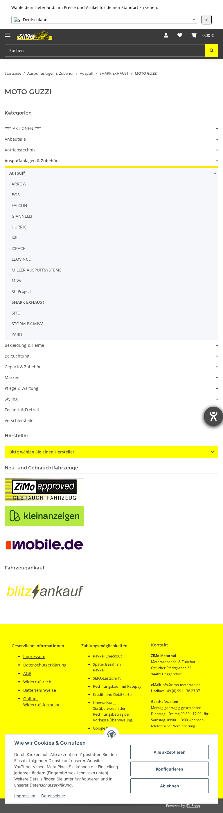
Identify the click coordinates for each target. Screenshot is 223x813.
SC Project (21, 291)
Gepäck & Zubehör (23, 366)
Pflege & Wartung (21, 388)
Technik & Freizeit (22, 409)
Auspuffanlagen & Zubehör (31, 160)
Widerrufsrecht (38, 682)
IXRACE (18, 248)
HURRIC (19, 227)
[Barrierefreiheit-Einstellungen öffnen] (213, 416)
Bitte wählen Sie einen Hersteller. (42, 452)
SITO (16, 313)
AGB (27, 673)
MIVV (16, 280)
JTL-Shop (193, 805)
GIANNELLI (22, 216)
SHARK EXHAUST (28, 302)
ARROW (19, 184)
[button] (166, 35)
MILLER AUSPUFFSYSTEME (37, 270)
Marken (12, 377)
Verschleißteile (19, 420)
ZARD (17, 334)
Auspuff (17, 173)
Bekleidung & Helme (24, 345)
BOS (16, 194)
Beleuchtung (17, 356)
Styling (11, 399)
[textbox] (104, 20)
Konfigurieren (169, 768)
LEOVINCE (21, 259)
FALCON (19, 205)
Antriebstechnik (20, 150)
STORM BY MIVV (27, 323)
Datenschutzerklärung (44, 665)
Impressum (24, 795)
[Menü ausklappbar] (7, 32)
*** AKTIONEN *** (23, 128)
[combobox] (104, 20)
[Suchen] (211, 50)
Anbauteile (15, 139)
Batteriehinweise (39, 690)
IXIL (15, 237)
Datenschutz (53, 795)
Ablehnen (169, 785)
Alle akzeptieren (170, 752)
